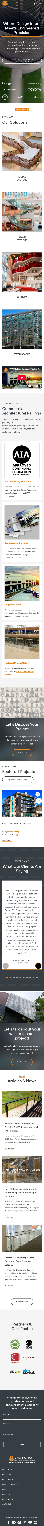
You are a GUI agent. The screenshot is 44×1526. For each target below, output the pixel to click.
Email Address (8, 1434)
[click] (40, 4)
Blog (4, 1489)
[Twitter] (25, 1522)
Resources (7, 1479)
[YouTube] (30, 1522)
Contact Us (22, 753)
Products (7, 1469)
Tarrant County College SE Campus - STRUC (22, 60)
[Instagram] (19, 1522)
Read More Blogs (22, 1302)
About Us (6, 1494)
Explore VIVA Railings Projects (18, 780)
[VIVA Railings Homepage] (7, 3)
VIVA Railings (21, 1517)
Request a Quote (20, 109)
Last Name (7, 1424)
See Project (7, 841)
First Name (7, 1414)
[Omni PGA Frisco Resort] (22, 803)
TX (17, 834)
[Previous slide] (5, 801)
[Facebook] (8, 1522)
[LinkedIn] (14, 1522)
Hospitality (14, 832)
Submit (22, 1444)
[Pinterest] (35, 1522)
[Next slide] (39, 801)
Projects (6, 1474)
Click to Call (22, 1062)
